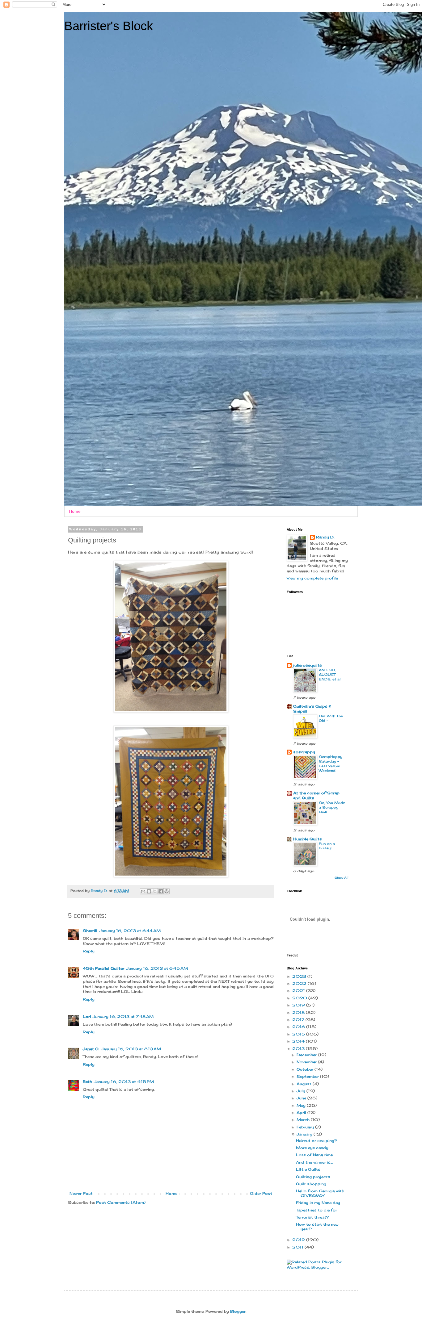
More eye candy (312, 1147)
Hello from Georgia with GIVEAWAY (320, 1193)
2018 (299, 1012)
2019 (299, 1005)
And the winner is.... (314, 1162)
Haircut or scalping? (316, 1140)
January (305, 1134)
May (302, 1105)
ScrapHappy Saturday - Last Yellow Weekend (330, 763)
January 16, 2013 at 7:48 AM (123, 1016)
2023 (299, 976)
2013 (299, 1048)
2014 (299, 1041)
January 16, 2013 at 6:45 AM (157, 968)
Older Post (261, 1193)
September (308, 1076)
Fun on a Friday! (327, 846)
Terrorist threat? (312, 1217)
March (304, 1119)
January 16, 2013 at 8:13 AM (131, 1049)
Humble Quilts (307, 839)
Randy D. (325, 537)
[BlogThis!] (149, 891)
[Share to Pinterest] (166, 891)
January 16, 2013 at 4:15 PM (124, 1081)
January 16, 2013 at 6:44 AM (130, 930)
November (307, 1062)
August (305, 1083)
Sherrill (90, 930)
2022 (300, 983)
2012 (299, 1239)
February (306, 1127)
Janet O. (91, 1049)
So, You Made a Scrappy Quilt (332, 807)
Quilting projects (313, 1176)
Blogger (238, 1311)
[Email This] (143, 891)
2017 (299, 1019)
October (305, 1069)
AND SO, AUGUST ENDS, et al (329, 674)
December (307, 1054)
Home (75, 511)
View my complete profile (312, 578)
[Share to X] (155, 891)
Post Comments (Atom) (121, 1202)
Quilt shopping (311, 1184)
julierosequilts (307, 665)
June (302, 1098)
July (301, 1091)
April (302, 1112)
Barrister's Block (108, 26)
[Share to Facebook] (161, 891)
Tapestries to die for (316, 1210)
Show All (341, 877)
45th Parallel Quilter (103, 968)
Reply (89, 951)
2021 (299, 990)
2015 (299, 1034)
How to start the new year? (317, 1226)
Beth (87, 1081)
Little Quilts (308, 1169)
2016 (299, 1026)
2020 (300, 998)
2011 (298, 1247)
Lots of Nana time (314, 1154)
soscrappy (304, 752)
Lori (87, 1016)
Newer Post (81, 1193)
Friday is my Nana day (318, 1202)
